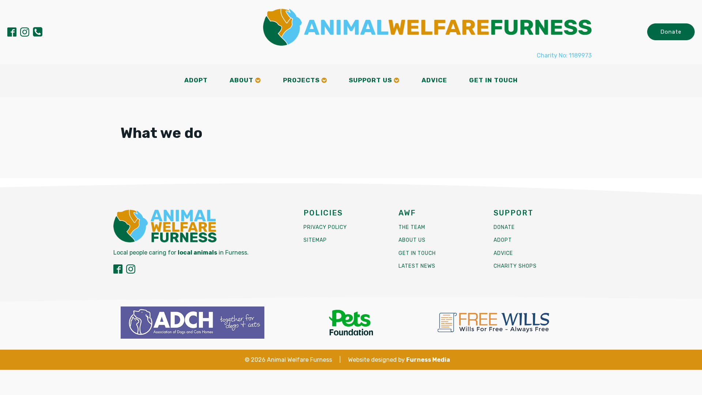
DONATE (504, 227)
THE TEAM (412, 227)
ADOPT (503, 240)
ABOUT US (412, 240)
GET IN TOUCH (417, 253)
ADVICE (503, 253)
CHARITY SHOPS (515, 266)
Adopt (196, 80)
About (241, 80)
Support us (370, 80)
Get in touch (493, 80)
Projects (301, 80)
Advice (434, 80)
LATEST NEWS (417, 266)
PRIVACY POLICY (325, 227)
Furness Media (428, 359)
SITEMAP (315, 240)
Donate (671, 32)
